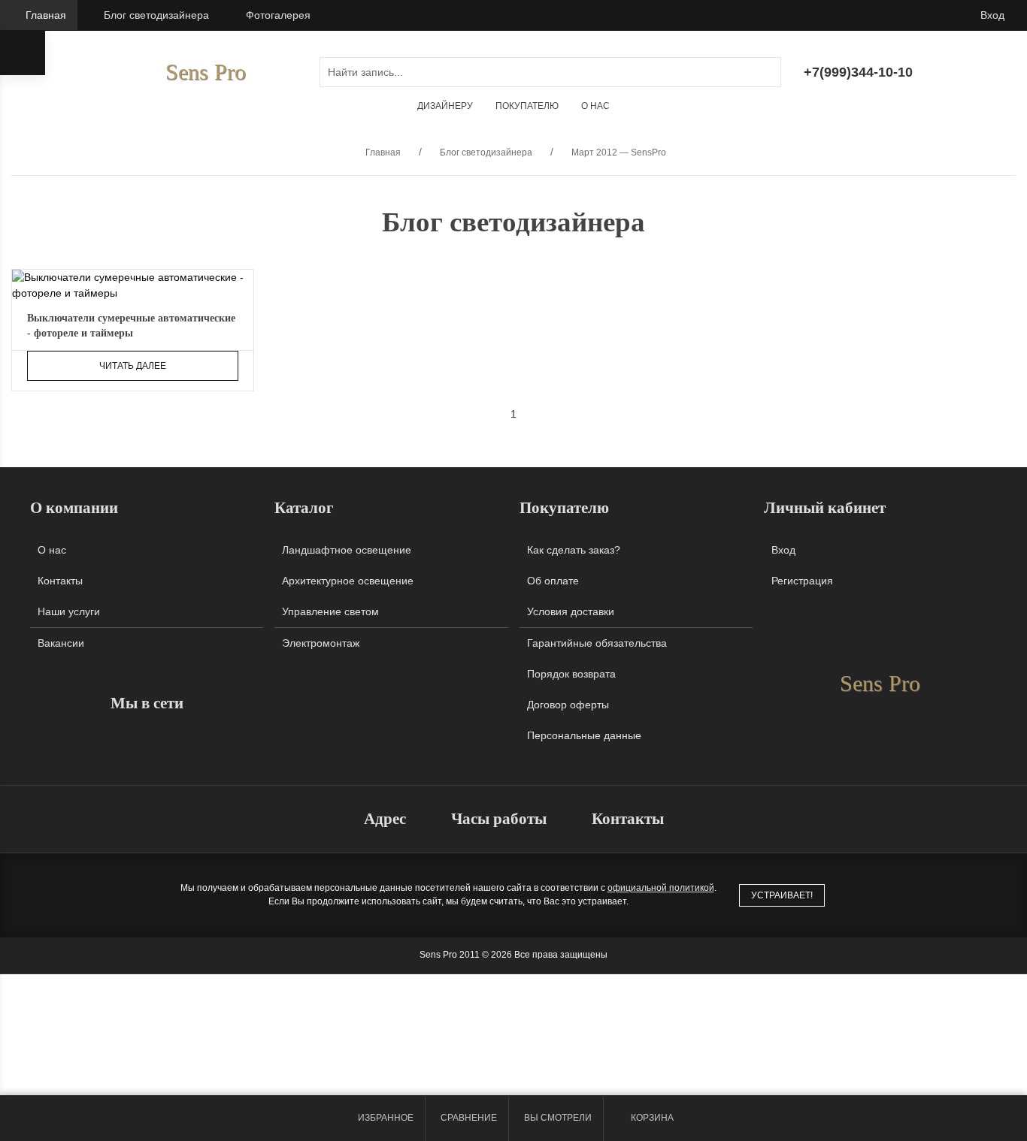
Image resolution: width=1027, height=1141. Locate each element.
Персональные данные (584, 735)
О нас (595, 106)
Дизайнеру (445, 106)
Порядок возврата (571, 674)
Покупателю (527, 106)
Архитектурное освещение (348, 581)
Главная (46, 15)
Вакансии (61, 643)
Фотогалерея (278, 15)
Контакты (60, 581)
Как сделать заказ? (573, 550)
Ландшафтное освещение (346, 550)
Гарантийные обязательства (597, 643)
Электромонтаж (320, 643)
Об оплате (553, 581)
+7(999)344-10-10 (858, 72)
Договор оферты (568, 705)
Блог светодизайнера (156, 15)
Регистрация (802, 581)
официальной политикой (660, 888)
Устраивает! (782, 895)
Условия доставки (570, 611)
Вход (992, 15)
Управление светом (330, 611)
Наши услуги (69, 611)
